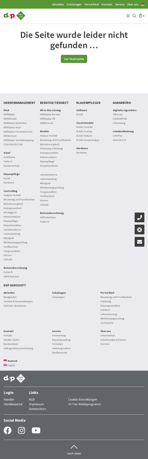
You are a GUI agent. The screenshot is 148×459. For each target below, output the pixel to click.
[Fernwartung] (139, 229)
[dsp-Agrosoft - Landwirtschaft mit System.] (14, 19)
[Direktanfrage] (139, 242)
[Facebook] (8, 430)
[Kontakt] (139, 217)
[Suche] (134, 16)
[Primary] (128, 16)
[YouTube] (36, 430)
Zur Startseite (74, 59)
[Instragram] (21, 430)
